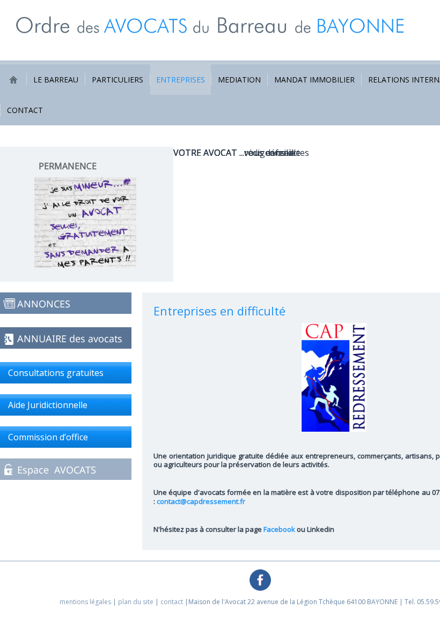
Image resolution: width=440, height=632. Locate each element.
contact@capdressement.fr (201, 501)
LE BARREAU (55, 79)
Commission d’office (48, 437)
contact (171, 601)
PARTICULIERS (117, 79)
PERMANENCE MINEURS (68, 171)
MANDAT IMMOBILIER (314, 79)
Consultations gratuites (56, 373)
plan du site (135, 601)
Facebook (279, 529)
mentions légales (85, 601)
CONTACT (25, 110)
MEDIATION (239, 79)
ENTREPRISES (180, 79)
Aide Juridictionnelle (47, 405)
